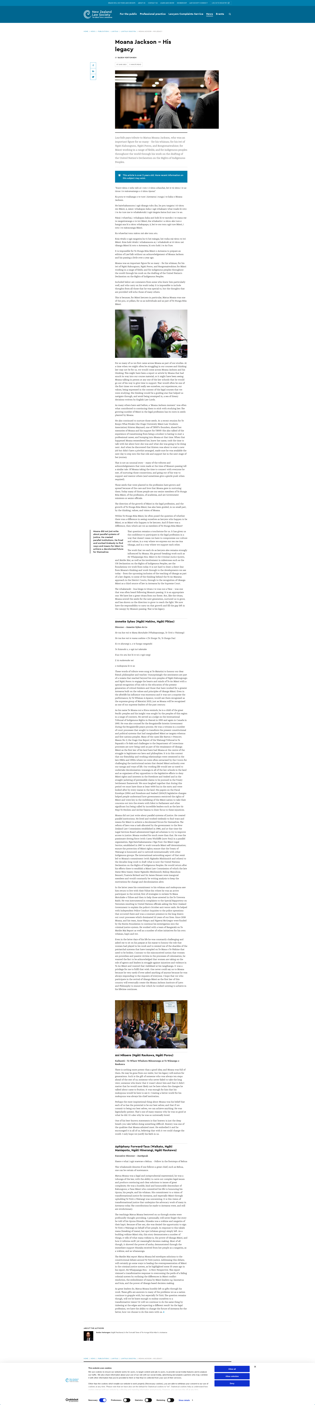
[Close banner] (255, 1367)
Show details (184, 1400)
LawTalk (114, 31)
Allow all (232, 1369)
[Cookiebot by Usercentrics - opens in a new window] (72, 1400)
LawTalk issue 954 (128, 31)
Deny (232, 1383)
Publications (103, 31)
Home (86, 31)
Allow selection (232, 1376)
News (93, 31)
